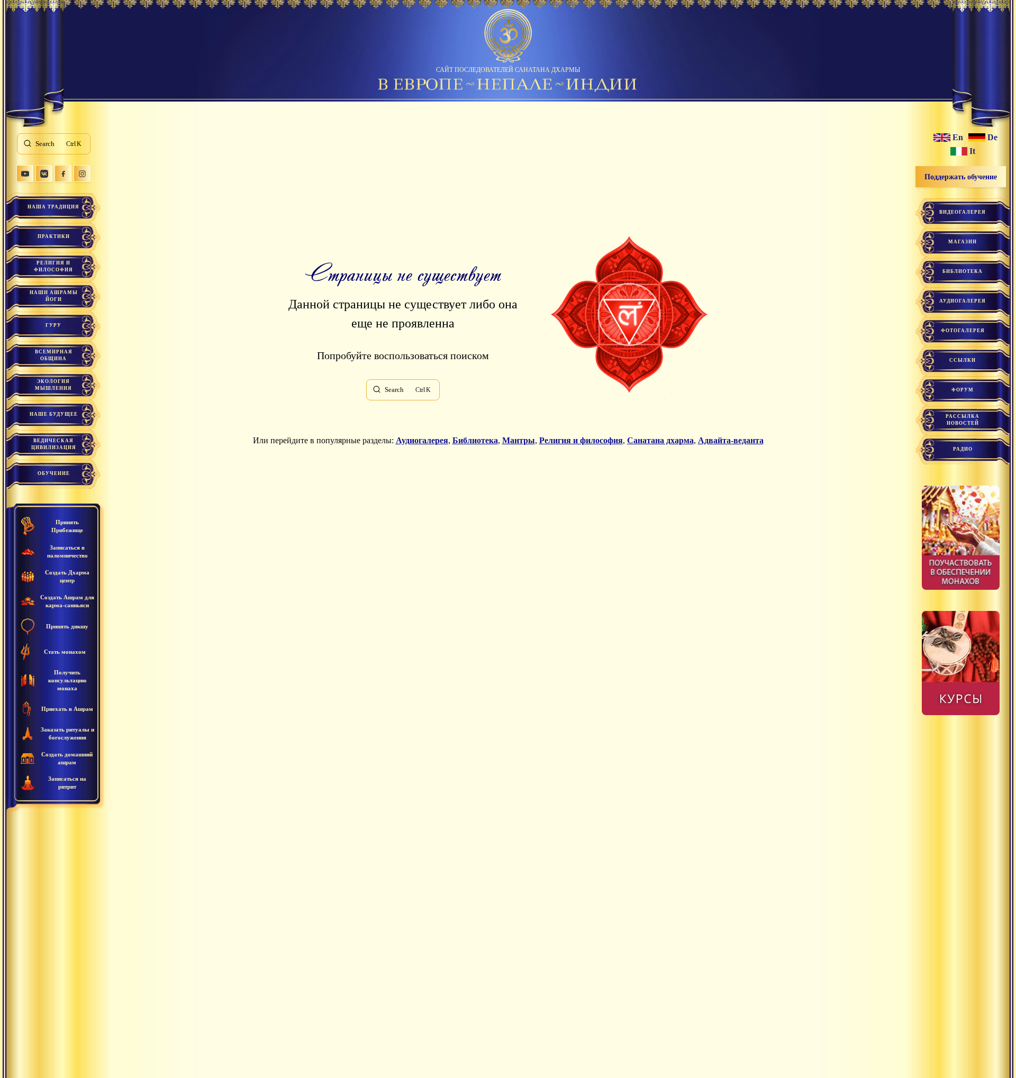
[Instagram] (82, 173)
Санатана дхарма (660, 440)
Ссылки (962, 360)
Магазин (962, 241)
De (992, 137)
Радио (963, 449)
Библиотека (475, 440)
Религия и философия (53, 266)
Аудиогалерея (422, 440)
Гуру (53, 325)
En (957, 137)
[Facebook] (63, 173)
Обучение (54, 473)
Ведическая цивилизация (53, 444)
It (972, 151)
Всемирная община (53, 355)
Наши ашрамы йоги (54, 296)
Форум (962, 389)
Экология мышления (53, 385)
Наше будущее (54, 414)
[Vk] (43, 173)
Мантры (518, 440)
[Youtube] (24, 173)
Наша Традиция (53, 206)
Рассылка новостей (962, 420)
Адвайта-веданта (731, 440)
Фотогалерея (963, 330)
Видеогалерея (962, 212)
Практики (54, 236)
